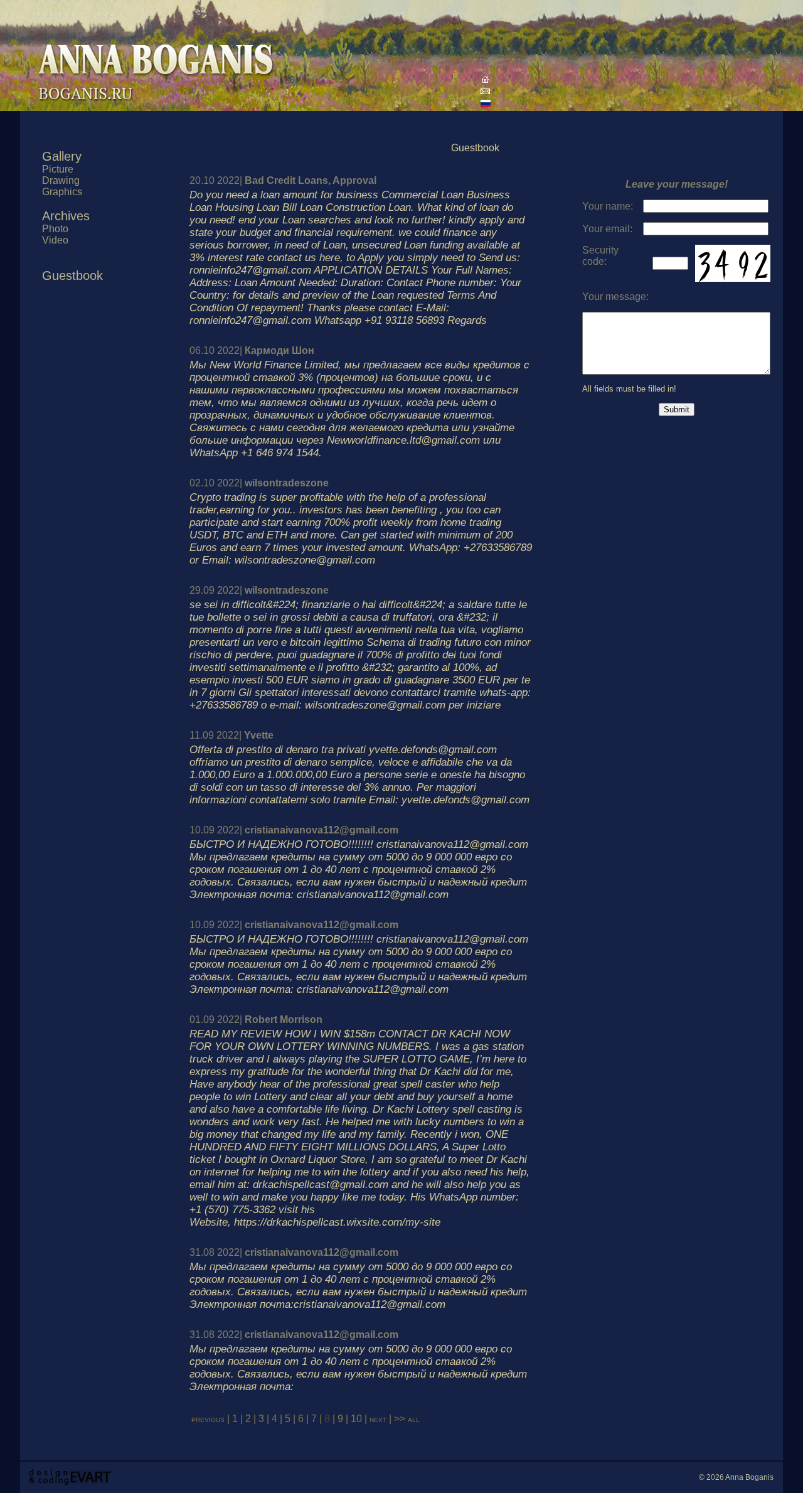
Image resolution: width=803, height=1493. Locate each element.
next (379, 1419)
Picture (57, 169)
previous (208, 1419)
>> (399, 1418)
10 (356, 1418)
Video (55, 240)
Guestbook (72, 275)
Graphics (62, 191)
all (414, 1419)
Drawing (61, 180)
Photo (55, 228)
